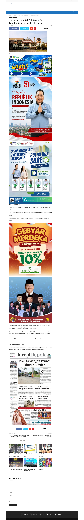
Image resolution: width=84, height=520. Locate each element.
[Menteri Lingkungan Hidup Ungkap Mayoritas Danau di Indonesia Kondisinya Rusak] (30, 462)
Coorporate (11, 466)
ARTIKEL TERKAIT (14, 441)
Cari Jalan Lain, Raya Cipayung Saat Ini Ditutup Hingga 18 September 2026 (30, 455)
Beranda (10, 15)
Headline (14, 15)
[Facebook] (66, 1)
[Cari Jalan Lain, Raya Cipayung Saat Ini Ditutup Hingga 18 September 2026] (30, 448)
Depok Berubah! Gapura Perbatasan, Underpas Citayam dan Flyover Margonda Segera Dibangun (16, 455)
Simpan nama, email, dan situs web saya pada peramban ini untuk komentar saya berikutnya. (28, 501)
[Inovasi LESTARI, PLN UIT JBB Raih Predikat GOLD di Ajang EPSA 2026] (16, 462)
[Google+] (68, 1)
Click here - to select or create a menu (19, 12)
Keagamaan (14, 17)
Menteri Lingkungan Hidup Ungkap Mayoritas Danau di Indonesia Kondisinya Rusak (30, 469)
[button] (73, 12)
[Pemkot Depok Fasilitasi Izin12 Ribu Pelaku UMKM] (45, 462)
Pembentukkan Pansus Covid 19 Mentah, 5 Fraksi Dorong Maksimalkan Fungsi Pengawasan (19, 436)
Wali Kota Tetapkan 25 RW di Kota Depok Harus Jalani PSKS (42, 436)
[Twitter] (72, 1)
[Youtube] (74, 1)
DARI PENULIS (24, 441)
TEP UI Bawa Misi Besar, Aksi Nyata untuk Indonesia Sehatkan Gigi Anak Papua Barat (45, 455)
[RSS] (70, 1)
